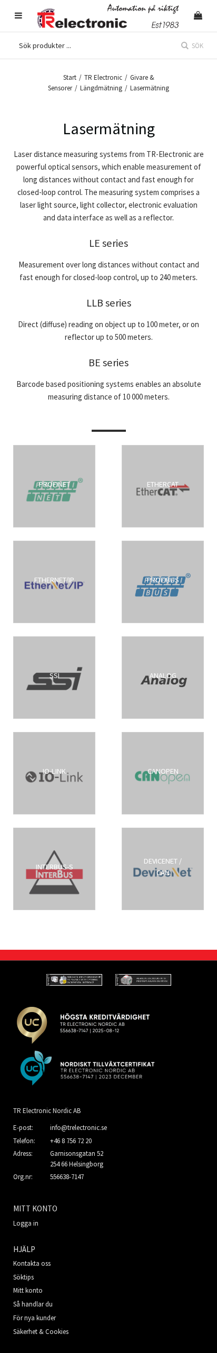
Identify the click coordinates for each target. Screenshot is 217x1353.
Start (69, 77)
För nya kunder (34, 1317)
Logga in (25, 1223)
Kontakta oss (32, 1263)
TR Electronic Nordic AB (47, 1110)
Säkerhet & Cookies (40, 1331)
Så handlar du (33, 1304)
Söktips (23, 1277)
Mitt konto (28, 1290)
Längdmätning (101, 88)
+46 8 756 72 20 (71, 1140)
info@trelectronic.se (78, 1127)
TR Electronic (103, 77)
